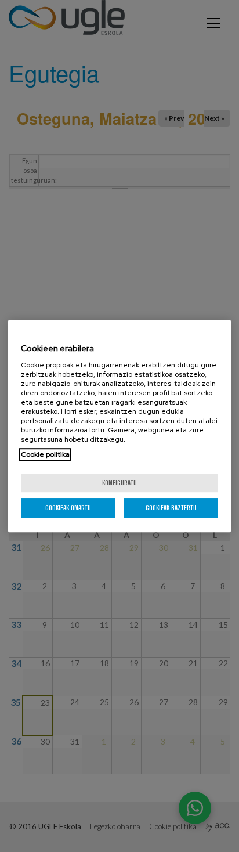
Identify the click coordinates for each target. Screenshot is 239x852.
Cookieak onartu (68, 507)
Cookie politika (45, 454)
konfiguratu (119, 482)
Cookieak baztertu (171, 507)
